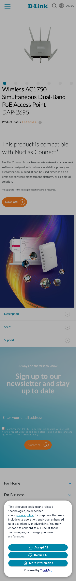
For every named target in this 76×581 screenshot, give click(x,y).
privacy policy (24, 515)
